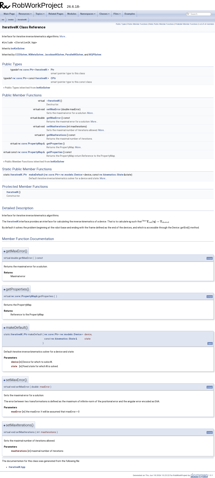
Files (116, 14)
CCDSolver (21, 54)
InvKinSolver (18, 48)
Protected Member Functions (186, 24)
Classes (103, 14)
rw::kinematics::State (111, 174)
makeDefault (36, 174)
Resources (24, 14)
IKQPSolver (95, 54)
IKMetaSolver (36, 54)
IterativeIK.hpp (17, 467)
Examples (130, 14)
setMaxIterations (56, 126)
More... (63, 36)
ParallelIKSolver (74, 54)
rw (3, 20)
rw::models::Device (71, 174)
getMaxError (54, 118)
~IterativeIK (53, 100)
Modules (71, 14)
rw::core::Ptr (26, 69)
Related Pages (56, 14)
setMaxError (54, 109)
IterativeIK (22, 20)
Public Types (121, 24)
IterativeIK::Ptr (18, 174)
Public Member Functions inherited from (34, 161)
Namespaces (86, 14)
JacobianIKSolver (54, 54)
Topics (39, 14)
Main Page (9, 14)
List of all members (206, 24)
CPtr (53, 78)
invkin (11, 20)
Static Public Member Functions (161, 24)
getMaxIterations (56, 135)
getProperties (54, 143)
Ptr (52, 69)
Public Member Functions (137, 24)
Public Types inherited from (27, 87)
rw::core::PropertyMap (30, 143)
